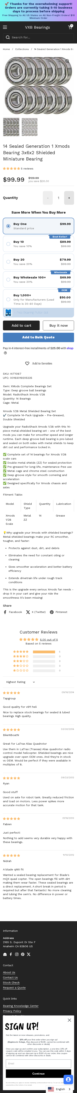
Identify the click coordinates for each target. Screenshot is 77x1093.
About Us (9, 972)
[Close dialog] (69, 1020)
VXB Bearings (37, 27)
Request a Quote (14, 987)
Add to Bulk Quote (38, 337)
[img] (11, 692)
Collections (22, 49)
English (60, 1089)
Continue (38, 1073)
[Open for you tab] (68, 1079)
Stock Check (11, 982)
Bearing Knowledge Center (20, 1005)
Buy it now (58, 325)
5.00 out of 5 (49, 639)
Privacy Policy (12, 1010)
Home (6, 49)
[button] (70, 27)
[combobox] (38, 37)
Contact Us (10, 977)
